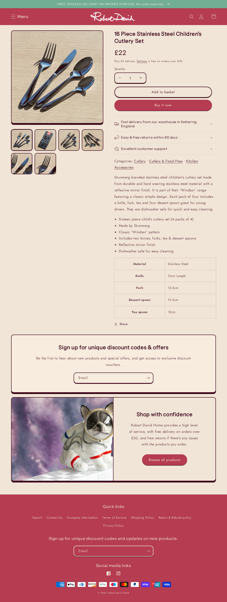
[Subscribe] (148, 378)
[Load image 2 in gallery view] (45, 140)
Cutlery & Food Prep (165, 161)
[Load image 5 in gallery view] (21, 163)
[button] (21, 17)
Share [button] (123, 324)
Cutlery (139, 161)
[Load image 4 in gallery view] (92, 140)
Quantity (119, 69)
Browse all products (164, 459)
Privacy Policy (113, 525)
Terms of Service (114, 517)
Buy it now (163, 105)
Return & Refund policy (175, 517)
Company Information (82, 517)
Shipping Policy (142, 517)
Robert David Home (118, 592)
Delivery (142, 61)
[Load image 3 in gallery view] (69, 140)
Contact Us (54, 517)
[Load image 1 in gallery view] (21, 140)
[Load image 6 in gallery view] (45, 163)
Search (37, 517)
